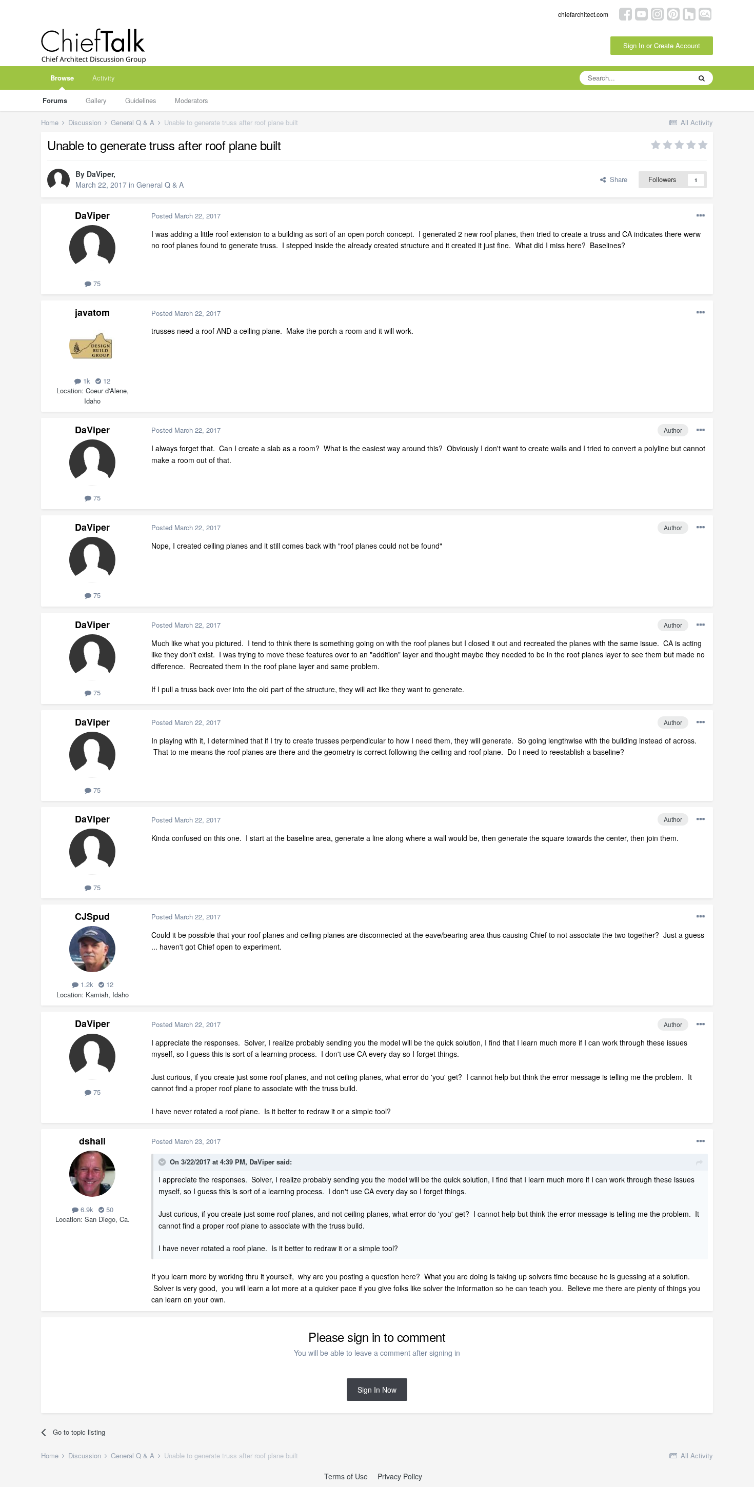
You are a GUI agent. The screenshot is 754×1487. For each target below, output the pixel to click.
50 (108, 1209)
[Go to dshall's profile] (92, 1174)
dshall (92, 1141)
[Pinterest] (673, 13)
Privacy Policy (400, 1476)
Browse (62, 78)
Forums (55, 100)
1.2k (85, 984)
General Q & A (160, 184)
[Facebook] (625, 13)
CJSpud (92, 916)
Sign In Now (377, 1389)
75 (96, 283)
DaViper (100, 174)
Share (616, 179)
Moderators (191, 100)
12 (105, 381)
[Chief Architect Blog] (705, 13)
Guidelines (140, 100)
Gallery (96, 100)
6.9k (85, 1209)
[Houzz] (689, 13)
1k (85, 381)
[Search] (701, 78)
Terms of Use (346, 1476)
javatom (92, 312)
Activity (103, 78)
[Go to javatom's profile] (92, 346)
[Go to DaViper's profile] (58, 180)
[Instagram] (657, 13)
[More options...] (700, 216)
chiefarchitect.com (583, 14)
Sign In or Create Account (661, 45)
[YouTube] (641, 13)
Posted (186, 215)
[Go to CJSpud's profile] (92, 949)
